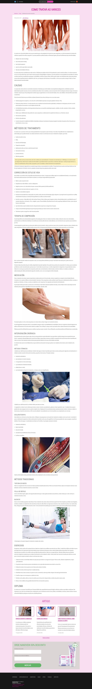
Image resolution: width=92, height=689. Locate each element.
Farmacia (50, 677)
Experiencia (14, 677)
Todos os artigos (46, 637)
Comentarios (32, 677)
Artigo (44, 677)
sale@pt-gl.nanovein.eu (16, 683)
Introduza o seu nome (18, 648)
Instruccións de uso (23, 677)
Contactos (56, 677)
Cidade (39, 677)
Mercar (28, 665)
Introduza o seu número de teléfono (21, 655)
